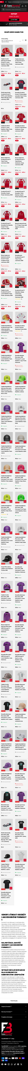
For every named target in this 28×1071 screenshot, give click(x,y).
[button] (25, 6)
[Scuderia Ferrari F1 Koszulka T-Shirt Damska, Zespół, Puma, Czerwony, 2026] (21, 183)
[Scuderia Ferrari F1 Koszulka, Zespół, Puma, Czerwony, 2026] (7, 183)
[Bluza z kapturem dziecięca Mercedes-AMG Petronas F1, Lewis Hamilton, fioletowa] (7, 616)
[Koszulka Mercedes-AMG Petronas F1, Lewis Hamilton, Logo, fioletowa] (7, 646)
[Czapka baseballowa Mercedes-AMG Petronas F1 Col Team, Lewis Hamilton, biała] (21, 438)
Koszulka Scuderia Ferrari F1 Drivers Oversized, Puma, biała (21, 327)
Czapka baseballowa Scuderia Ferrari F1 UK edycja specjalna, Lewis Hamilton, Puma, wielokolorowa (7, 329)
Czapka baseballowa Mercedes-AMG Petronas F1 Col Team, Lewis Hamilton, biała (20, 448)
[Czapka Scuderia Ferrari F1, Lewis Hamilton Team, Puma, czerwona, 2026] (7, 117)
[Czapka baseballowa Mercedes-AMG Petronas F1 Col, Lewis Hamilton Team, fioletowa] (7, 529)
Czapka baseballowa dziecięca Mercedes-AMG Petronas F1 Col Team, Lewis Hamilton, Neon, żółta (6, 390)
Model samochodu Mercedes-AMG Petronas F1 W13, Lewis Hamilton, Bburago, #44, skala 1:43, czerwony (6, 837)
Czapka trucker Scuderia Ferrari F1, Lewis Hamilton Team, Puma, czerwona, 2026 (7, 292)
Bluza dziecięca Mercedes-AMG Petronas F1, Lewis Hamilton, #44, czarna (6, 807)
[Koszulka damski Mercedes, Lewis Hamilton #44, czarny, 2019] (21, 825)
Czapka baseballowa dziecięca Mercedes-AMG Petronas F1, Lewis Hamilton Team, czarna (6, 449)
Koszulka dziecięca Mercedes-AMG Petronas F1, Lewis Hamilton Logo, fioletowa (20, 598)
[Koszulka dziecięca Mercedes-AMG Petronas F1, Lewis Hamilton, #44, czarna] (7, 706)
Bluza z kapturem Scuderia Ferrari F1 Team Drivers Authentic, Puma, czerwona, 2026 (20, 161)
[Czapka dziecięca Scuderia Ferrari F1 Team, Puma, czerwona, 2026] (21, 51)
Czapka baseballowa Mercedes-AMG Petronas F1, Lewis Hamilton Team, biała (20, 539)
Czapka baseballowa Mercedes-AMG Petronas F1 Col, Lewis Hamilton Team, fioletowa (7, 540)
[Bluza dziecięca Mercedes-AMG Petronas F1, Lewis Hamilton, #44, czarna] (7, 796)
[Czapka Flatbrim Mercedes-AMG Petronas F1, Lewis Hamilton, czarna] (7, 856)
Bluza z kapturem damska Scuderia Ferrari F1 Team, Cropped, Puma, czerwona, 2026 (5, 259)
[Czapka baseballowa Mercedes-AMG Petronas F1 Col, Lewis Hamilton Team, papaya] (7, 467)
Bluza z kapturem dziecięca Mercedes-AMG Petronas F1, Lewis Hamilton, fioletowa (6, 628)
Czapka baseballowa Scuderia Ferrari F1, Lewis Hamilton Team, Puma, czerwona (6, 358)
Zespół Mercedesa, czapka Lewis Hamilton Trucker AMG (7, 568)
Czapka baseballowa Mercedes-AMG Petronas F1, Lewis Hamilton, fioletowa (6, 776)
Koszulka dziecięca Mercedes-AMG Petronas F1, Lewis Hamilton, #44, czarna (6, 716)
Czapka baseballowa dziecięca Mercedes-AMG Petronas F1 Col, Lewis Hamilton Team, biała (20, 420)
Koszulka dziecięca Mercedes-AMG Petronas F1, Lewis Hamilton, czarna (6, 895)
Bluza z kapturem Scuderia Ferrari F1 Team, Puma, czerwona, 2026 (6, 160)
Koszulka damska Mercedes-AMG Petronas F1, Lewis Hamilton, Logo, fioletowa (20, 628)
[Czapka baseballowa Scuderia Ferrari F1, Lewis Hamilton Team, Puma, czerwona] (7, 347)
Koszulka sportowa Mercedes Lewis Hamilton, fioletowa (20, 806)
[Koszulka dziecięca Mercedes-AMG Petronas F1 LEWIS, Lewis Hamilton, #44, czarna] (21, 765)
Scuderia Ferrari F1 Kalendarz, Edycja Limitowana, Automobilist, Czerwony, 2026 (20, 294)
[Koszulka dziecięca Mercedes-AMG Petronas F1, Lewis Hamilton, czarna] (7, 884)
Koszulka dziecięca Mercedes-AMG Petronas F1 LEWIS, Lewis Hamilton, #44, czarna (20, 777)
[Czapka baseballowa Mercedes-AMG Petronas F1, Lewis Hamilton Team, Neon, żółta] (7, 497)
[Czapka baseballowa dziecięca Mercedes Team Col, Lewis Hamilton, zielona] (21, 378)
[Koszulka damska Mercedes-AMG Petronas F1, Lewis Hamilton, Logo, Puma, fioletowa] (21, 347)
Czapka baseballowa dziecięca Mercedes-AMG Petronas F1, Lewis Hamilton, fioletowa (6, 747)
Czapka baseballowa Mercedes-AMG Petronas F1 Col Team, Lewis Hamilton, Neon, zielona (20, 509)
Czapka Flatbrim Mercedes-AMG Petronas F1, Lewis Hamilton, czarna (6, 867)
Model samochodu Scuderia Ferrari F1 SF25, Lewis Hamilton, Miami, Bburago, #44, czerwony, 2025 (6, 96)
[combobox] (14, 9)
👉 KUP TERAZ (14, 19)
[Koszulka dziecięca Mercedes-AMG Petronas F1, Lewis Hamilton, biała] (21, 856)
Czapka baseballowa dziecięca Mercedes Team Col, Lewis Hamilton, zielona (20, 389)
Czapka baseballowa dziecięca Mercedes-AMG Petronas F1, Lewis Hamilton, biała (20, 746)
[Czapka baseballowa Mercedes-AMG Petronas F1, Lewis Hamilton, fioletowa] (7, 765)
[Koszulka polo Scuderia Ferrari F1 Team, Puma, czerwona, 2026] (21, 247)
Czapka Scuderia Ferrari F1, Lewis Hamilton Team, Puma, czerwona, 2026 (6, 128)
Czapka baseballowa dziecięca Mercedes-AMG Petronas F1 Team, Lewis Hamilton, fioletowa (6, 419)
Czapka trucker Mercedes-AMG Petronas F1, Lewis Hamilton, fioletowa (6, 597)
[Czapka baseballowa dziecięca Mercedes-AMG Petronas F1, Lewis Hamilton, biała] (21, 736)
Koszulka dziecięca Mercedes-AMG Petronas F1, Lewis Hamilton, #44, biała (20, 687)
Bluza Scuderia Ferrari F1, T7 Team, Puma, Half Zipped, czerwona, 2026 (21, 226)
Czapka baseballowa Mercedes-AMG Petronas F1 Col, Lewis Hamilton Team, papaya (7, 478)
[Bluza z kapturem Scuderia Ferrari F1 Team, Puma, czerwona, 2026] (7, 149)
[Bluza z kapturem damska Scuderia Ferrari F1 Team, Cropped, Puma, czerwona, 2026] (7, 247)
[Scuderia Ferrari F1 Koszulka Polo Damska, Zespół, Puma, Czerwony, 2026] (7, 215)
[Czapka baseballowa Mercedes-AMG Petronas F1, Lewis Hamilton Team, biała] (21, 529)
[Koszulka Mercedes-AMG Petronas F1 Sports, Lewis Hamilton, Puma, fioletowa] (21, 646)
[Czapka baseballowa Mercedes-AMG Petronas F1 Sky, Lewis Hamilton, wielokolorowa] (21, 706)
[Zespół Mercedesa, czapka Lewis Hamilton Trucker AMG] (7, 558)
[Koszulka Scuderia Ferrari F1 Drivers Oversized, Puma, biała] (21, 317)
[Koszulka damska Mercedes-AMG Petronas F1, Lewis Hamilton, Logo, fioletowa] (21, 616)
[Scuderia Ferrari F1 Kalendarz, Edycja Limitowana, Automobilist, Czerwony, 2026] (21, 282)
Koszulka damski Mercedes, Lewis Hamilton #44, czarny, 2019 (20, 835)
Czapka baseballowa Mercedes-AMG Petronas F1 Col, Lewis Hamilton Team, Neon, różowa (21, 479)
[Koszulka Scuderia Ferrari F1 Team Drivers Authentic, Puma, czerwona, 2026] (21, 117)
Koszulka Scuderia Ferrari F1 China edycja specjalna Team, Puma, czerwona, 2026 (21, 95)
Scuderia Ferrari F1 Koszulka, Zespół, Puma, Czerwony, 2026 (7, 193)
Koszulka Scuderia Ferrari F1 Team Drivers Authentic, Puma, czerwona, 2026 (21, 128)
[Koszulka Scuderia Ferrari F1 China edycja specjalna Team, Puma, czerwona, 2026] (21, 84)
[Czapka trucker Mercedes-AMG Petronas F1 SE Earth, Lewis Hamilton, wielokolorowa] (7, 676)
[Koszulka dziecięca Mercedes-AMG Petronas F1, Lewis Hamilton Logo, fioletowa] (21, 587)
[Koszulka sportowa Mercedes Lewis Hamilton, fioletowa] (21, 797)
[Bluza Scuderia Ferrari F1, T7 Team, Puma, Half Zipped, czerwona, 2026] (21, 215)
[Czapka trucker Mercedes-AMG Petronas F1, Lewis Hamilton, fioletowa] (7, 587)
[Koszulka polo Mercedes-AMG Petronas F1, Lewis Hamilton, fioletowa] (21, 559)
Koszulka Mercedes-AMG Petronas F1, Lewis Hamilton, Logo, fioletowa (6, 657)
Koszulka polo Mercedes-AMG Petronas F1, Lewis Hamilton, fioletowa (20, 569)
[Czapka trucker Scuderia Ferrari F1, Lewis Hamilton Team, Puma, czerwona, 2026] (7, 282)
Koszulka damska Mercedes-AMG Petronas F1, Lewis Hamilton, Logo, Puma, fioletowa (20, 359)
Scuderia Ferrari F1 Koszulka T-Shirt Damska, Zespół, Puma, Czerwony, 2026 (21, 194)
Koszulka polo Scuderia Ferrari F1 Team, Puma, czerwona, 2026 (20, 258)
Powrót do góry (14, 1000)
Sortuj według (4, 38)
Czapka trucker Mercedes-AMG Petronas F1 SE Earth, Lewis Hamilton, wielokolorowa (6, 688)
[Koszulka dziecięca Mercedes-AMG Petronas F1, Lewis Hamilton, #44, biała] (21, 676)
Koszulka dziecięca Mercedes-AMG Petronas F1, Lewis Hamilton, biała (20, 867)
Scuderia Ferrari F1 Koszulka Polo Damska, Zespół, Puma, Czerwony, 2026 (7, 226)
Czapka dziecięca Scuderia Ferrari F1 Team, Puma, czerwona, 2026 (20, 61)
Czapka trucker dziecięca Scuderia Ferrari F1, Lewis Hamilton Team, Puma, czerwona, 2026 (6, 62)
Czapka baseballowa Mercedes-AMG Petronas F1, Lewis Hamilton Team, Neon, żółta (6, 509)
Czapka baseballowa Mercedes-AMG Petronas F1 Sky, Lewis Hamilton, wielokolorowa (21, 717)
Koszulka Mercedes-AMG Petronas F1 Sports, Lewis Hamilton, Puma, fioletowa (20, 658)
